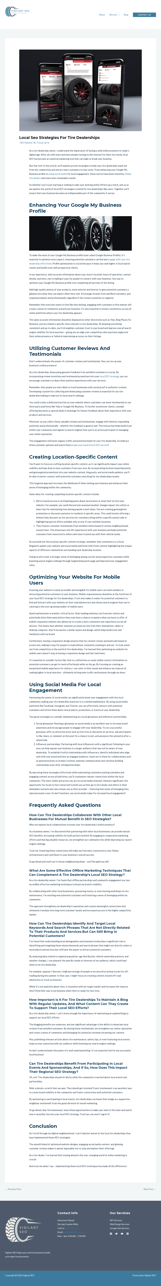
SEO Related (26, 142)
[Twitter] (116, 1234)
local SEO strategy (109, 376)
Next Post (150, 1189)
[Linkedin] (127, 1234)
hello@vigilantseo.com (74, 1232)
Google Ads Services (119, 1228)
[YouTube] (122, 1234)
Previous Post (13, 1189)
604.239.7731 (71, 1228)
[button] (118, 14)
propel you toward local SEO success (89, 445)
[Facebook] (111, 1234)
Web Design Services (119, 1224)
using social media (58, 174)
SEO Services (116, 1220)
